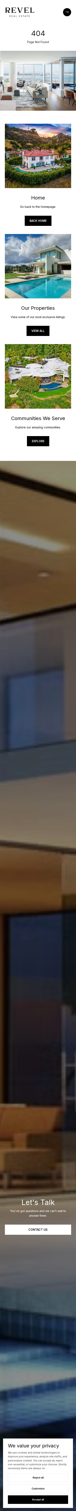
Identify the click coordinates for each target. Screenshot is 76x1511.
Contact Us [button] (38, 1229)
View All (38, 331)
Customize (38, 1488)
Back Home (38, 220)
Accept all (38, 1499)
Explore (38, 441)
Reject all (38, 1477)
